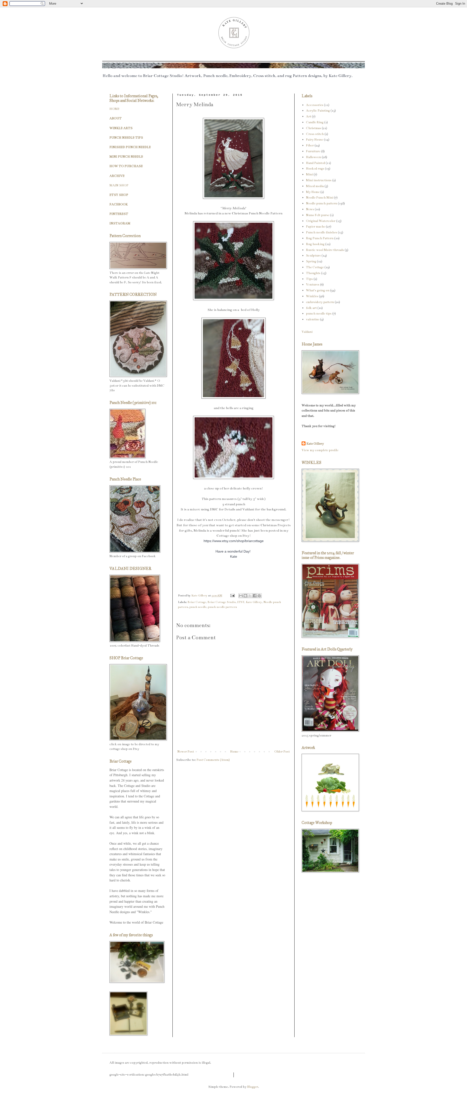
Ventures (312, 285)
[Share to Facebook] (254, 595)
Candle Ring (314, 122)
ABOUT (115, 118)
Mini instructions (319, 180)
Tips (309, 279)
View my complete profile (320, 450)
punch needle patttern (222, 607)
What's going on (317, 290)
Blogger (252, 1087)
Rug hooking (315, 244)
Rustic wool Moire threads (325, 250)
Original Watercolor (320, 221)
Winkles (312, 296)
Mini (309, 174)
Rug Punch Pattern (319, 238)
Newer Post (185, 752)
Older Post (282, 752)
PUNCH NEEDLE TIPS (126, 138)
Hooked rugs (315, 169)
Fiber (310, 145)
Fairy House (314, 140)
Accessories (314, 105)
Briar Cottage (197, 602)
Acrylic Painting (318, 111)
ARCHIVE (117, 176)
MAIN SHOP (118, 185)
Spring (311, 261)
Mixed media (315, 186)
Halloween (313, 157)
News (310, 209)
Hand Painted (315, 163)
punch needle (198, 607)
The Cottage (315, 267)
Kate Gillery (254, 602)
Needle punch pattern (321, 203)
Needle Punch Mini (319, 198)
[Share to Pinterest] (259, 595)
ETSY (240, 602)
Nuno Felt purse (317, 215)
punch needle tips (319, 313)
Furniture (313, 151)
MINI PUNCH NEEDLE (126, 157)
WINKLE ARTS (121, 128)
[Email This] (240, 595)
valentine (312, 319)
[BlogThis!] (245, 595)
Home (234, 752)
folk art (311, 308)
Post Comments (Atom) (213, 760)
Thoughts (313, 273)
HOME (114, 109)
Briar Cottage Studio (221, 602)
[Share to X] (250, 595)
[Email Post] (232, 595)
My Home (313, 192)
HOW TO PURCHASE (126, 166)
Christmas (313, 128)
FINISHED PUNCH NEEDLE (130, 147)
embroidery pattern (320, 302)
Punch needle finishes (321, 232)
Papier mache (315, 227)
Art (308, 116)
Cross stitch (315, 134)
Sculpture (313, 256)
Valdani (307, 332)
